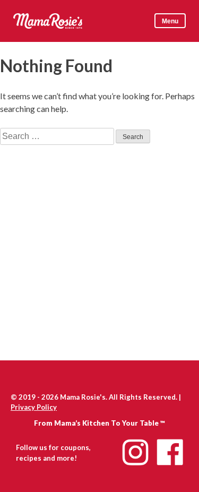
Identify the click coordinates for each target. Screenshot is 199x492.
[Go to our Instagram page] (135, 452)
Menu (170, 21)
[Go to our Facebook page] (170, 452)
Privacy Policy (34, 407)
